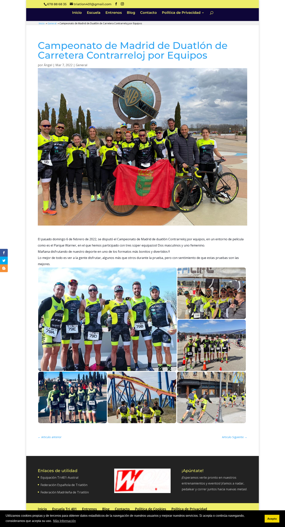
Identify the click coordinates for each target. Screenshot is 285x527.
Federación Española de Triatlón (64, 485)
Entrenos (113, 13)
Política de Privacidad (181, 13)
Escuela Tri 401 (64, 509)
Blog (131, 13)
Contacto (148, 13)
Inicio (77, 13)
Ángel (48, 65)
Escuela (93, 13)
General (52, 23)
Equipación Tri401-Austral (59, 477)
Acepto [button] (272, 518)
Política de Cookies (150, 509)
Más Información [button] (64, 521)
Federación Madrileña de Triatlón (65, 492)
